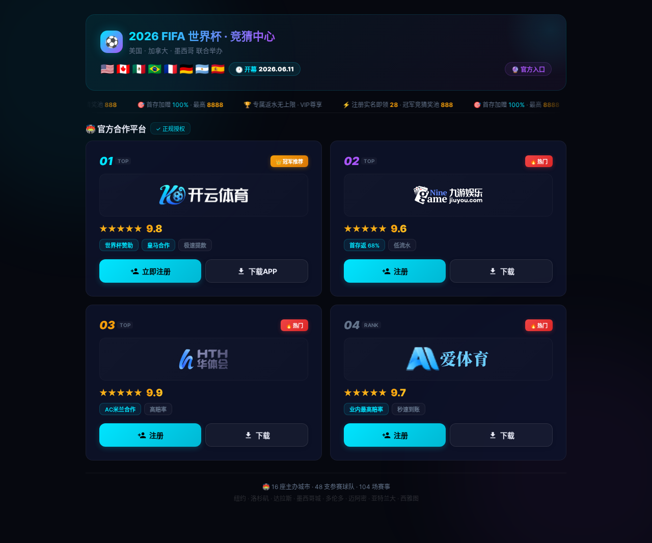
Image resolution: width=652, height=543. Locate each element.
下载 (507, 271)
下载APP (263, 271)
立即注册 (156, 271)
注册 (401, 271)
